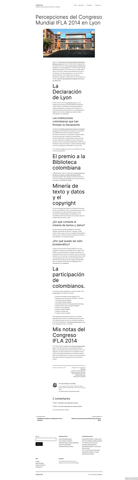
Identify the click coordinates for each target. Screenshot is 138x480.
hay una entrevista (66, 178)
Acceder (37, 461)
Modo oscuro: (129, 478)
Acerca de (97, 5)
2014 (84, 370)
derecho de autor (79, 373)
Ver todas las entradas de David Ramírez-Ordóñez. (69, 391)
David (64, 386)
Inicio (75, 5)
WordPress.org (39, 466)
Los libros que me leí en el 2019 (93, 450)
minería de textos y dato (80, 375)
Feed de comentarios (40, 465)
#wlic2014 (81, 370)
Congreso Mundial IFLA (75, 372)
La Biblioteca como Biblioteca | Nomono (68, 403)
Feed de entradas (40, 463)
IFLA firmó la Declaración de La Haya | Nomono (70, 406)
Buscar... (38, 436)
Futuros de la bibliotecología (65, 439)
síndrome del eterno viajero (75, 322)
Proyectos (89, 5)
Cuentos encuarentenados (65, 444)
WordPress (99, 474)
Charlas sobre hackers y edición (66, 446)
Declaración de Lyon (71, 102)
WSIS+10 (68, 112)
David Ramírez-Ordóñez (87, 439)
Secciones (81, 5)
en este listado (56, 293)
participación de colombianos (79, 376)
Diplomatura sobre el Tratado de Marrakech (69, 442)
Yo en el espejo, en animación (65, 440)
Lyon (84, 373)
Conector (39, 5)
